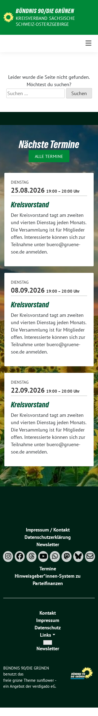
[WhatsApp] (55, 556)
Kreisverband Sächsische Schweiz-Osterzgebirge (45, 21)
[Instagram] (8, 556)
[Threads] (31, 556)
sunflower (45, 680)
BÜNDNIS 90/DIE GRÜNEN (45, 10)
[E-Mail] (90, 556)
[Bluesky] (78, 556)
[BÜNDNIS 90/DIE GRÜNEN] (8, 17)
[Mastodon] (67, 556)
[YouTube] (43, 556)
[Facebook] (20, 556)
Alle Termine (49, 156)
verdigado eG (43, 686)
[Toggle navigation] (88, 43)
